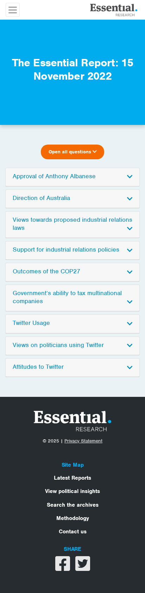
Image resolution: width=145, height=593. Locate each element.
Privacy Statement (83, 441)
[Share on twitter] (82, 568)
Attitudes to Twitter (38, 367)
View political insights (72, 491)
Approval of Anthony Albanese (54, 176)
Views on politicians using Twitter (58, 345)
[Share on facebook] (63, 568)
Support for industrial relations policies (66, 249)
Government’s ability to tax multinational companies (67, 297)
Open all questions (71, 152)
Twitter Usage (31, 323)
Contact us (73, 531)
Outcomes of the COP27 (46, 271)
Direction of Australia (41, 198)
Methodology (72, 518)
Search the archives (73, 504)
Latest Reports (72, 477)
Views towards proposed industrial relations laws (72, 224)
